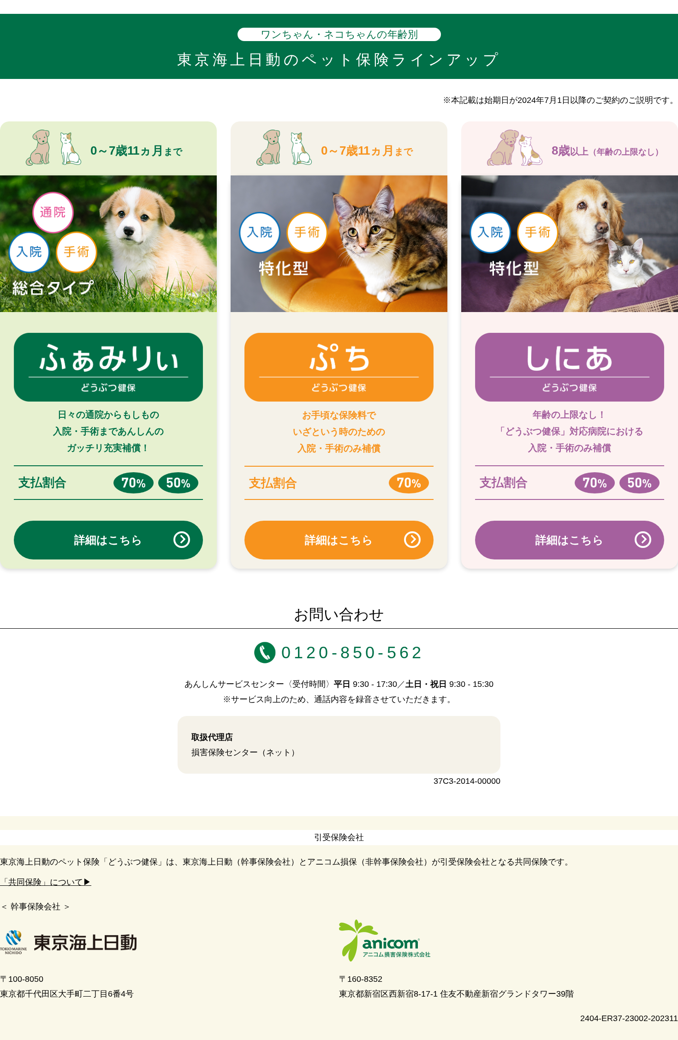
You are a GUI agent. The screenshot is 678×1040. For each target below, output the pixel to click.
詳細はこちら (108, 540)
